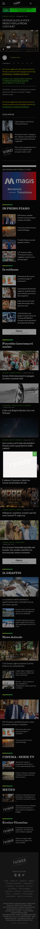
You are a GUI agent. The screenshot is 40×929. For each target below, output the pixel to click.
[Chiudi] (35, 454)
